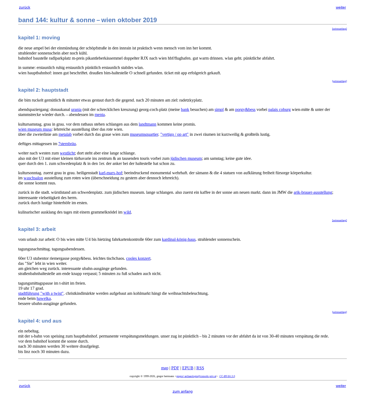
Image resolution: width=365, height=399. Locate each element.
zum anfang (183, 391)
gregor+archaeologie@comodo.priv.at (196, 376)
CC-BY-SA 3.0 (227, 376)
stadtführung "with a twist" (41, 293)
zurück (24, 7)
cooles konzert (138, 258)
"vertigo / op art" (174, 134)
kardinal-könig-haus (179, 239)
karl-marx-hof (110, 173)
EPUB (187, 368)
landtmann (147, 124)
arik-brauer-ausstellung (313, 192)
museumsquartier (144, 134)
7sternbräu (67, 143)
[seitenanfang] (339, 28)
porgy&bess (245, 109)
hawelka (44, 298)
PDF (175, 368)
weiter (341, 7)
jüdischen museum (186, 158)
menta (100, 114)
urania (76, 109)
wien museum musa (35, 129)
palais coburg (279, 109)
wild (127, 212)
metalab (65, 134)
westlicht (67, 153)
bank (185, 109)
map (164, 368)
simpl (219, 109)
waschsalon (33, 178)
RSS (200, 368)
